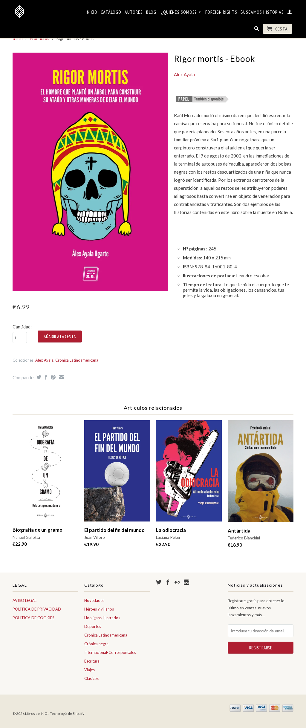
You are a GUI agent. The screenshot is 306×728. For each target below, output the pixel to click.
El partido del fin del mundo (114, 530)
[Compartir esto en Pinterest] (52, 377)
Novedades (94, 600)
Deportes (92, 626)
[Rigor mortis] (202, 99)
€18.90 (235, 544)
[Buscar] (256, 29)
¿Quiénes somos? (181, 12)
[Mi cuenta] (289, 12)
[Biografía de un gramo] (45, 473)
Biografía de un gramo (37, 530)
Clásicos (91, 678)
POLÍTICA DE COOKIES (33, 617)
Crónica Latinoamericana (76, 360)
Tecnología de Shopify (67, 713)
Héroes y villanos (99, 609)
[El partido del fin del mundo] (117, 473)
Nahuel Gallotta (26, 537)
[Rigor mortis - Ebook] (90, 172)
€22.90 (20, 544)
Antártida (239, 531)
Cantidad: (22, 326)
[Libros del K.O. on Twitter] (158, 582)
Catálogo (111, 12)
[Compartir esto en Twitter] (38, 377)
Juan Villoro (94, 537)
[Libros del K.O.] (45, 11)
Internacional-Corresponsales (110, 652)
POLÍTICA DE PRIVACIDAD (37, 609)
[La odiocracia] (189, 473)
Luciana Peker (168, 537)
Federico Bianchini (244, 538)
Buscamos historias (262, 12)
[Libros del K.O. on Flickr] (177, 582)
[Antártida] (260, 473)
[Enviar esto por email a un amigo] (60, 377)
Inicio (91, 12)
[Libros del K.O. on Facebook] (168, 582)
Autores (134, 12)
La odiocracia (171, 530)
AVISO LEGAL (24, 600)
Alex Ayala (44, 360)
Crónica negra (96, 643)
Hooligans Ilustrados (102, 617)
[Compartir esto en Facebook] (45, 377)
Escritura (92, 661)
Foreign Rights (221, 12)
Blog (151, 12)
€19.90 (91, 544)
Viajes (89, 669)
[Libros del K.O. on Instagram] (186, 582)
